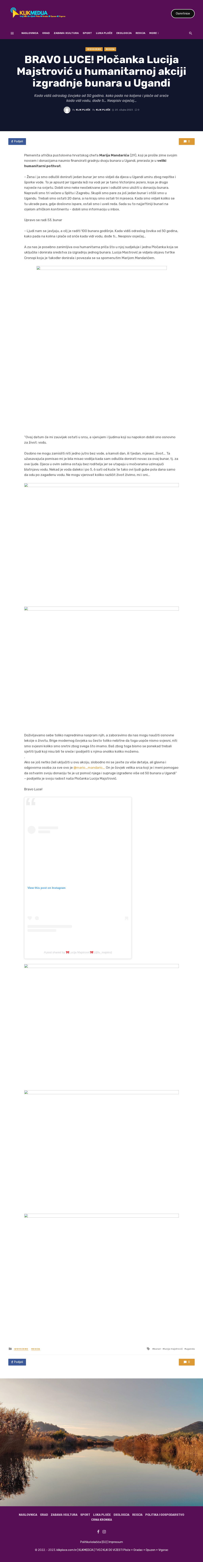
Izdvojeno (94, 49)
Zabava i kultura (66, 33)
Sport (87, 33)
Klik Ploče (83, 109)
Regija (140, 33)
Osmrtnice (183, 13)
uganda (190, 1348)
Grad (46, 33)
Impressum (116, 1542)
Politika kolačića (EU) (93, 1542)
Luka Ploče (104, 33)
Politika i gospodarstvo (164, 1515)
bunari (157, 1348)
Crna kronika (101, 1520)
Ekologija (124, 33)
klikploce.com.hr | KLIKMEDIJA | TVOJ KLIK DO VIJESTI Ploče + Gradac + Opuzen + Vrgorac (112, 1550)
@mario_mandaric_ (89, 767)
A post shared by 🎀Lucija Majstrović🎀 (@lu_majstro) (78, 952)
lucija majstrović (173, 1348)
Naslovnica (29, 33)
